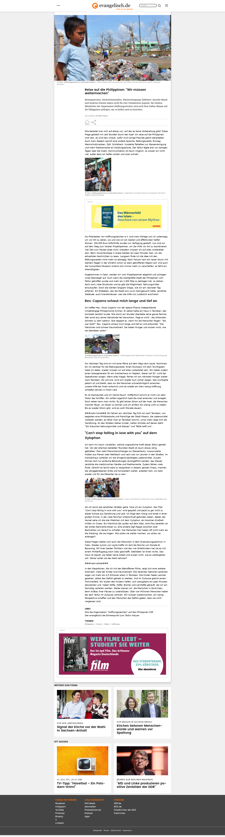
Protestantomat (93, 810)
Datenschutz (116, 830)
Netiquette (97, 830)
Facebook (60, 803)
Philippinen (89, 624)
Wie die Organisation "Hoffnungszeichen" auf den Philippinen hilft (119, 612)
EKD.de (118, 806)
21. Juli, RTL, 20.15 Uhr (69, 780)
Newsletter (90, 806)
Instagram (60, 806)
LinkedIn (59, 823)
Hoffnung (115, 624)
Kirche (99, 624)
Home (87, 122)
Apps (87, 816)
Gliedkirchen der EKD (125, 810)
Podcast (89, 813)
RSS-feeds (90, 803)
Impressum (127, 830)
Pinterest (60, 813)
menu (58, 5)
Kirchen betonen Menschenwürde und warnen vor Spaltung (139, 729)
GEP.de (117, 803)
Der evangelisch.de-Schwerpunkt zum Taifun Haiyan (112, 615)
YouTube (59, 810)
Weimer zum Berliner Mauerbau (135, 780)
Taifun (106, 624)
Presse (106, 830)
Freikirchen (119, 813)
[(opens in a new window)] (126, 216)
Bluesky (59, 816)
